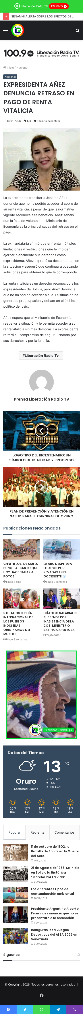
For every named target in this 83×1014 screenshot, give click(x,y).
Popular (14, 832)
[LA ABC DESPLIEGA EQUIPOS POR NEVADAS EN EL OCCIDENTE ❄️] (61, 549)
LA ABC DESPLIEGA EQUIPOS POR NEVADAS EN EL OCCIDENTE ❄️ (57, 570)
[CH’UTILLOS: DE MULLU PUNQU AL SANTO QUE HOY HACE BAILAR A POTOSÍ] (21, 549)
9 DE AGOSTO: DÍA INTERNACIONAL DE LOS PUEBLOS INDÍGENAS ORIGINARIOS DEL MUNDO (18, 623)
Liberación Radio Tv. (42, 355)
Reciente (37, 832)
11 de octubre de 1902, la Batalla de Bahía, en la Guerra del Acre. (55, 851)
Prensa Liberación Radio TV (41, 399)
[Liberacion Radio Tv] (17, 30)
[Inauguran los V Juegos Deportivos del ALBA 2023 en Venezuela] (15, 936)
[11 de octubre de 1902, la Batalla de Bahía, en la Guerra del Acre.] (15, 852)
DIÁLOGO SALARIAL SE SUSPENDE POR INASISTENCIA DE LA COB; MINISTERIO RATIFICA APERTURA (60, 621)
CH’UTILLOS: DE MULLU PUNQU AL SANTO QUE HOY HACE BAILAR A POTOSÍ (20, 570)
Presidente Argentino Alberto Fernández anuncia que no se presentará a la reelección (55, 913)
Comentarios (64, 832)
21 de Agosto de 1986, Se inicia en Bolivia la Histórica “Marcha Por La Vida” (55, 872)
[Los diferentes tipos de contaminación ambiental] (15, 895)
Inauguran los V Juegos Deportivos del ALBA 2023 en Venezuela (54, 934)
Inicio (10, 67)
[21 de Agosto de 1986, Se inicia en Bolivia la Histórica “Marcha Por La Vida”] (15, 874)
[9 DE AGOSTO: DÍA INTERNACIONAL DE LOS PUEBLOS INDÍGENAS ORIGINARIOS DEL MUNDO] (21, 598)
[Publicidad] (41, 52)
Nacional (22, 67)
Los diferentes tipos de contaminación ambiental (52, 891)
